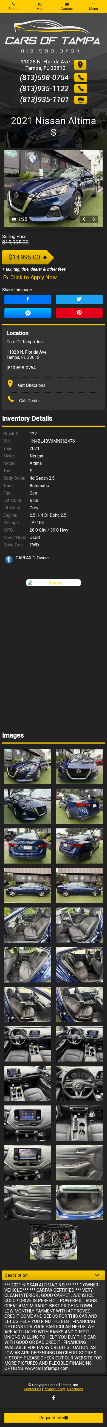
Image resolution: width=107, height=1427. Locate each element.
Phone (13, 9)
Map (40, 9)
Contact (67, 9)
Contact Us (32, 1389)
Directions (75, 1389)
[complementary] (90, 1410)
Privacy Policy (54, 1389)
